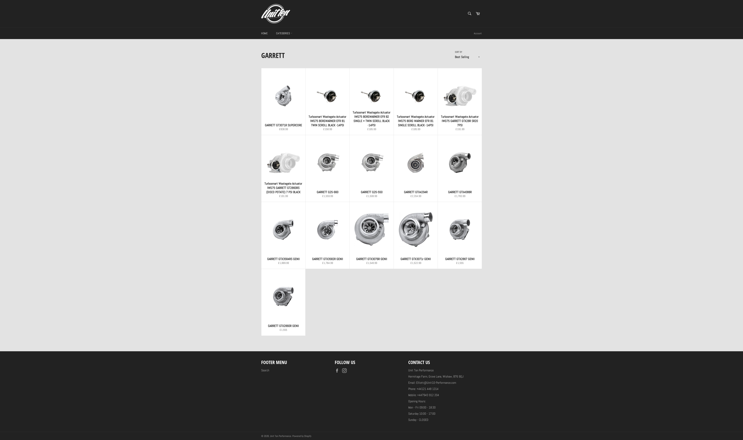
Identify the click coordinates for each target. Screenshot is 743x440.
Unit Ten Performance (280, 436)
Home (264, 33)
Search (265, 370)
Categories (283, 33)
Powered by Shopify (301, 436)
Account (478, 33)
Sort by (458, 52)
